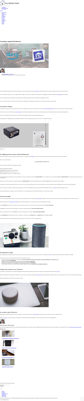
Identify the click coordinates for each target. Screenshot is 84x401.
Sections (1, 10)
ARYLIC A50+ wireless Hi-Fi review (8, 357)
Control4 (3, 21)
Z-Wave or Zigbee (59, 94)
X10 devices (37, 91)
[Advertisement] (42, 33)
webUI (50, 254)
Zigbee (3, 23)
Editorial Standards (5, 393)
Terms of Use (4, 395)
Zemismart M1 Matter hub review (7, 366)
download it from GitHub (14, 201)
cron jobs (54, 187)
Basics (3, 13)
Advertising (4, 394)
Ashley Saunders (6, 74)
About (3, 391)
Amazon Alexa (4, 12)
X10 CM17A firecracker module (49, 108)
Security (3, 19)
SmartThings (4, 20)
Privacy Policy (4, 396)
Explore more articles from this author (75, 327)
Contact (3, 392)
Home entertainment (5, 8)
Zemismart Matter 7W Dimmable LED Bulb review (10, 338)
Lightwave (3, 16)
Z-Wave (3, 17)
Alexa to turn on (39, 274)
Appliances (3, 15)
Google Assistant (36, 314)
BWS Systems (39, 198)
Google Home (4, 14)
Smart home (4, 7)
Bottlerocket (33, 156)
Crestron (3, 18)
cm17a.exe (58, 271)
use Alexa (5, 317)
